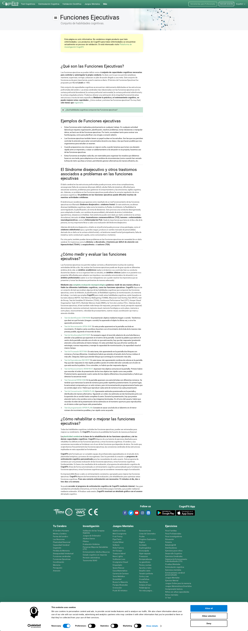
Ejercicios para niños (173, 551)
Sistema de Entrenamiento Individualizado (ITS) (176, 560)
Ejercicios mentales (173, 570)
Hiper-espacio (145, 553)
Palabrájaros (144, 588)
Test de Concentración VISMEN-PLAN (79, 391)
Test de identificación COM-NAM (77, 318)
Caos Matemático (120, 571)
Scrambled (117, 579)
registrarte (78, 103)
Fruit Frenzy (118, 536)
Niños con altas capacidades (177, 592)
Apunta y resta (145, 568)
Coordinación (58, 562)
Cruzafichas (144, 579)
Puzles (142, 536)
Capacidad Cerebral (61, 545)
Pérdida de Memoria (61, 551)
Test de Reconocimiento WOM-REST (78, 369)
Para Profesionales (173, 534)
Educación (169, 539)
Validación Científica (72, 4)
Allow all (209, 608)
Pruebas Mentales (172, 564)
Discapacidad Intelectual (63, 553)
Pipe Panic (117, 539)
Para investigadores (173, 536)
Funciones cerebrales (62, 556)
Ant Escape (117, 551)
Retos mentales (171, 595)
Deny (209, 623)
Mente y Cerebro (60, 534)
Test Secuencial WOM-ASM (75, 380)
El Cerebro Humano (61, 531)
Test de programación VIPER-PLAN (78, 408)
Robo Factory (118, 548)
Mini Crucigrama (119, 534)
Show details (152, 626)
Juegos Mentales (172, 578)
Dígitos (142, 542)
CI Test (168, 598)
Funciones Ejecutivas (62, 559)
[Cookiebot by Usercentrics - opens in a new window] (34, 626)
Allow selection (209, 616)
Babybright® (170, 545)
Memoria (56, 565)
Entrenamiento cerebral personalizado (175, 574)
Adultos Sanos (89, 538)
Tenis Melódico (119, 576)
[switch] (91, 626)
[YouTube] (136, 512)
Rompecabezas (145, 559)
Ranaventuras (145, 531)
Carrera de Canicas (121, 573)
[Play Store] (165, 513)
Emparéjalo (117, 565)
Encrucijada (144, 551)
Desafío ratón (144, 571)
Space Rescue (118, 568)
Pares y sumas (145, 565)
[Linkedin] (148, 512)
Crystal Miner (118, 542)
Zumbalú (142, 545)
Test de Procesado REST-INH (75, 351)
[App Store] (185, 513)
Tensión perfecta (146, 573)
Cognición (57, 548)
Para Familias (171, 531)
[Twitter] (130, 512)
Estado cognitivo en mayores (95, 555)
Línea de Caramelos (147, 534)
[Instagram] (142, 512)
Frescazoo (143, 556)
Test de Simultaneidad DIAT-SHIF (77, 335)
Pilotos (86, 541)
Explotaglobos (145, 548)
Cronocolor (117, 588)
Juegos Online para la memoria (178, 583)
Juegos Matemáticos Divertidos (178, 586)
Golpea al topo (145, 585)
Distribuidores (171, 548)
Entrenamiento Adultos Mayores (96, 552)
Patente (168, 542)
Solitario (116, 545)
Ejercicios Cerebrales (173, 556)
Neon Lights (118, 556)
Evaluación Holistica (91, 544)
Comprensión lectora (174, 589)
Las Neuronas (59, 539)
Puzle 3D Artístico (120, 591)
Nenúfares (143, 582)
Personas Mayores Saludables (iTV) (95, 548)
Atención (56, 571)
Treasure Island (119, 553)
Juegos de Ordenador (92, 536)
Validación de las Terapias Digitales (93, 532)
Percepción (57, 568)
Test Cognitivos (28, 4)
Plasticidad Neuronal (61, 542)
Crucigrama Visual (120, 562)
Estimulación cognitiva (174, 567)
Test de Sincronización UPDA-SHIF (78, 326)
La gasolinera (144, 562)
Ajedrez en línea (119, 531)
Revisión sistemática (91, 558)
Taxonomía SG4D (90, 560)
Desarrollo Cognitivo (173, 553)
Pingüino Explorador (147, 539)
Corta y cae (144, 576)
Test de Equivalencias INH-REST (77, 360)
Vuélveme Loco (119, 559)
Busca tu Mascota (120, 582)
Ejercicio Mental (171, 580)
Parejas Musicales (120, 585)
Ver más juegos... (146, 591)
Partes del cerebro (60, 536)
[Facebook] (125, 512)
